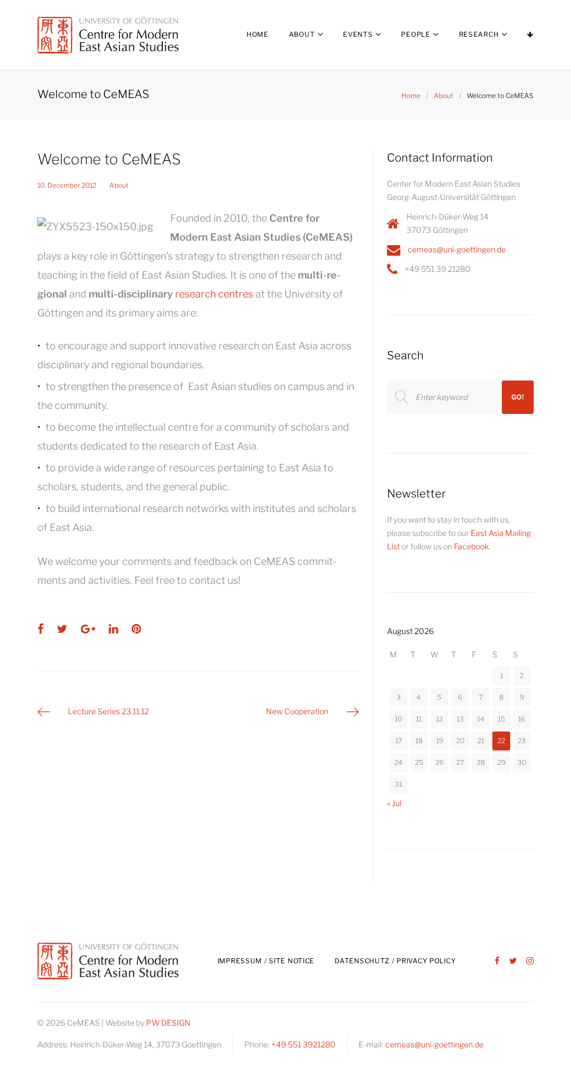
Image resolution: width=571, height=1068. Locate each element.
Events (357, 34)
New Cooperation (297, 711)
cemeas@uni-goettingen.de (457, 249)
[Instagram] (530, 961)
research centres (214, 294)
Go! (517, 397)
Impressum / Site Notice (266, 961)
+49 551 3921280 (304, 1044)
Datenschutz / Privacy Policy (395, 961)
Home (257, 34)
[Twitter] (513, 961)
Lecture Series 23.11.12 (108, 711)
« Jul (394, 803)
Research (479, 34)
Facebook (471, 546)
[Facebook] (497, 961)
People (415, 34)
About (302, 34)
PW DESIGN (168, 1022)
